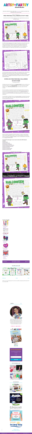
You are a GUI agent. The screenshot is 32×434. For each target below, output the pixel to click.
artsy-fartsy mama (10, 433)
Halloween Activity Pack (6, 147)
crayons (6, 75)
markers (10, 75)
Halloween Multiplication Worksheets (8, 145)
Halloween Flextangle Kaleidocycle (7, 146)
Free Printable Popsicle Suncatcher (5, 242)
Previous (4, 278)
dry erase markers (18, 96)
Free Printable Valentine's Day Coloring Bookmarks (5, 227)
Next (29, 278)
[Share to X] (26, 261)
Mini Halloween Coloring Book (7, 144)
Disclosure (18, 11)
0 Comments (5, 261)
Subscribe (16, 359)
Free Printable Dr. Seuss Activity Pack (5, 235)
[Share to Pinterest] (28, 261)
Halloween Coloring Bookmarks (7, 148)
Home (17, 278)
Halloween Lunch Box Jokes (6, 149)
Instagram (11, 136)
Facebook (14, 136)
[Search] (21, 303)
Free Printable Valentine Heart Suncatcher (5, 249)
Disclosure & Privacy (16, 430)
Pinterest (6, 137)
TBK (29, 433)
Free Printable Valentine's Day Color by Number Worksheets (5, 257)
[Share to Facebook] (25, 261)
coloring (18, 261)
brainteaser (14, 261)
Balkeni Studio (20, 433)
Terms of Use (15, 429)
